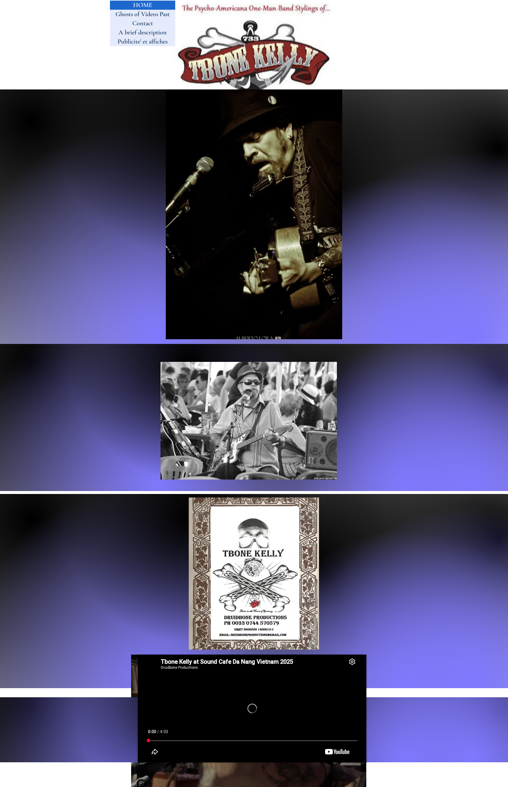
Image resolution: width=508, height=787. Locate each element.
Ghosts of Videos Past (143, 14)
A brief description (142, 32)
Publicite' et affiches (143, 41)
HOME (142, 5)
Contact (142, 23)
